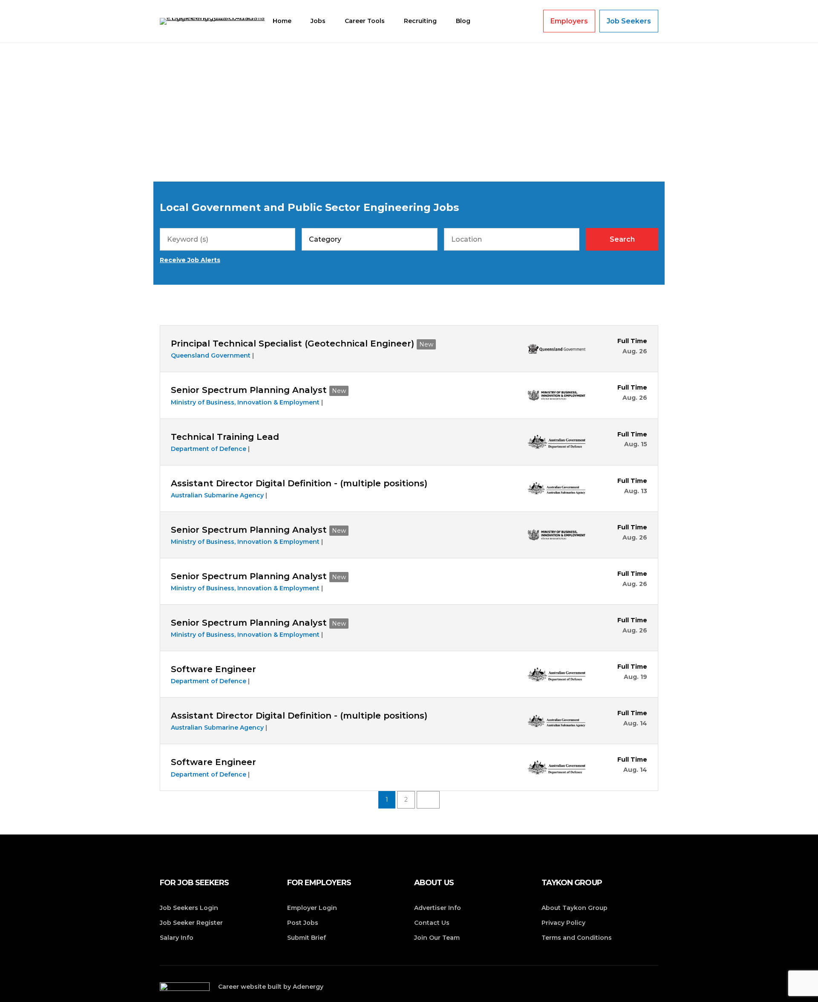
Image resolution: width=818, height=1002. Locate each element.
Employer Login (312, 908)
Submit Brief (306, 937)
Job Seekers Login (189, 908)
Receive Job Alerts (190, 260)
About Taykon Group (574, 908)
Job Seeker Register (191, 923)
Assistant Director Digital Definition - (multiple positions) (299, 483)
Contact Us (431, 923)
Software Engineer (213, 669)
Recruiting (420, 21)
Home (282, 21)
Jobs (318, 21)
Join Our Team (437, 937)
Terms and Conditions (576, 937)
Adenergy (308, 986)
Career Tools (365, 21)
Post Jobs (302, 923)
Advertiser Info (437, 908)
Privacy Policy (563, 923)
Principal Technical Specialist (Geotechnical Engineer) (292, 343)
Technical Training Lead (225, 437)
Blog (463, 21)
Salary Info (176, 937)
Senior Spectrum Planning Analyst (249, 390)
